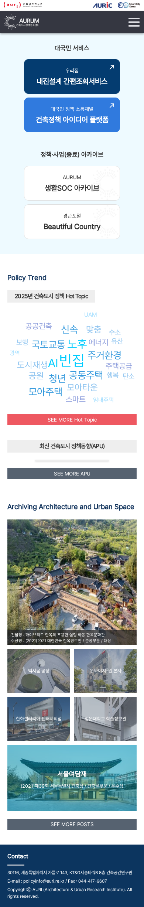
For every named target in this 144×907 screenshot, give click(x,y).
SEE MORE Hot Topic (72, 420)
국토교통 (48, 344)
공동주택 (86, 375)
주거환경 (104, 355)
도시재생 (32, 364)
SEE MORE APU (72, 474)
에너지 (99, 342)
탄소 (128, 376)
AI (53, 362)
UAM (90, 314)
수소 (115, 332)
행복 (113, 375)
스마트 (76, 399)
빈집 (72, 360)
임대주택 (103, 399)
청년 (57, 378)
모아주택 (45, 392)
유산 (117, 341)
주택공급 (119, 366)
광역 (15, 353)
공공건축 (38, 326)
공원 (36, 375)
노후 (77, 344)
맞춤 (94, 329)
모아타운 (82, 387)
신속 (69, 329)
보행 (22, 342)
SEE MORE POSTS (72, 824)
